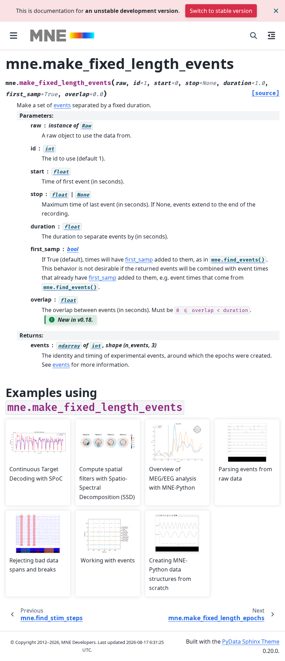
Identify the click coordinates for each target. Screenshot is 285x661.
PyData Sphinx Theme (250, 641)
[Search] (253, 35)
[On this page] (271, 35)
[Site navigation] (14, 35)
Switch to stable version (221, 11)
